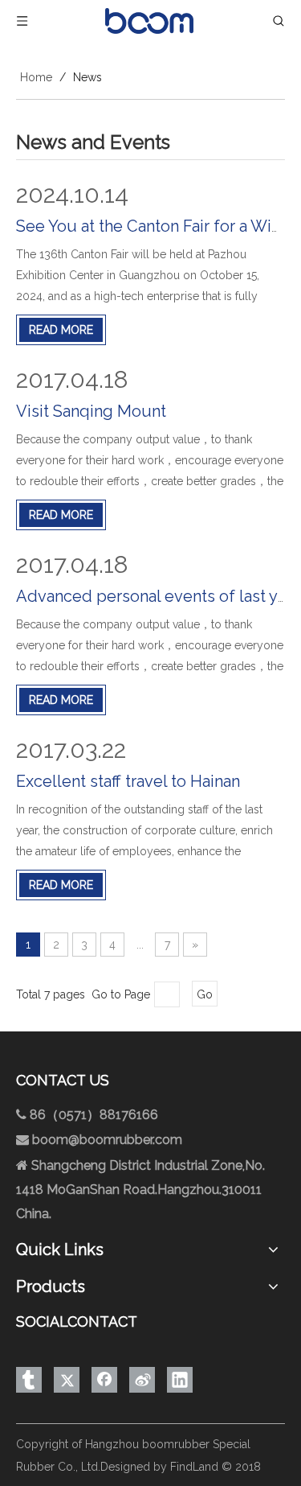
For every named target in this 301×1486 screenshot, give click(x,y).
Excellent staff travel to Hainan (128, 781)
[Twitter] (66, 1380)
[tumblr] (29, 1380)
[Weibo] (142, 1380)
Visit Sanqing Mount (91, 411)
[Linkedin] (180, 1380)
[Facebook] (104, 1380)
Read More (61, 329)
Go (205, 994)
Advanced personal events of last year (158, 596)
